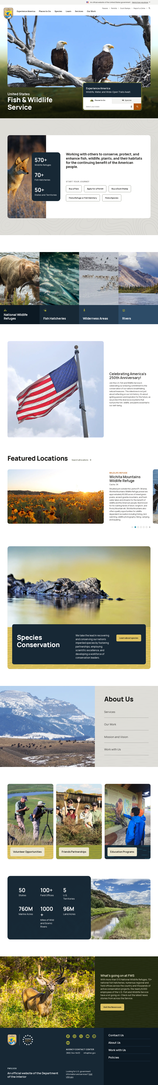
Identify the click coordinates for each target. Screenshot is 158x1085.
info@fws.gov (90, 1053)
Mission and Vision (116, 737)
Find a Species (111, 198)
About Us (114, 1042)
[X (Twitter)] (81, 1036)
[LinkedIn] (94, 1036)
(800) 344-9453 (73, 1053)
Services (109, 712)
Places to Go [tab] (100, 100)
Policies (113, 1057)
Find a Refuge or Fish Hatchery (83, 198)
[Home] (12, 1039)
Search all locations (80, 460)
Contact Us (116, 1035)
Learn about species (128, 638)
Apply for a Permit (95, 188)
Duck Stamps (125, 8)
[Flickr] (68, 1043)
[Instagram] (74, 1036)
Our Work (110, 724)
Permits (114, 8)
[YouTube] (87, 1036)
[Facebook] (68, 1036)
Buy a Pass (74, 188)
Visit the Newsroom (112, 1007)
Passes (105, 8)
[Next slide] (150, 527)
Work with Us (112, 749)
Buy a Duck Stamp (120, 188)
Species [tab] (128, 100)
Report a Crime (139, 8)
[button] (135, 527)
